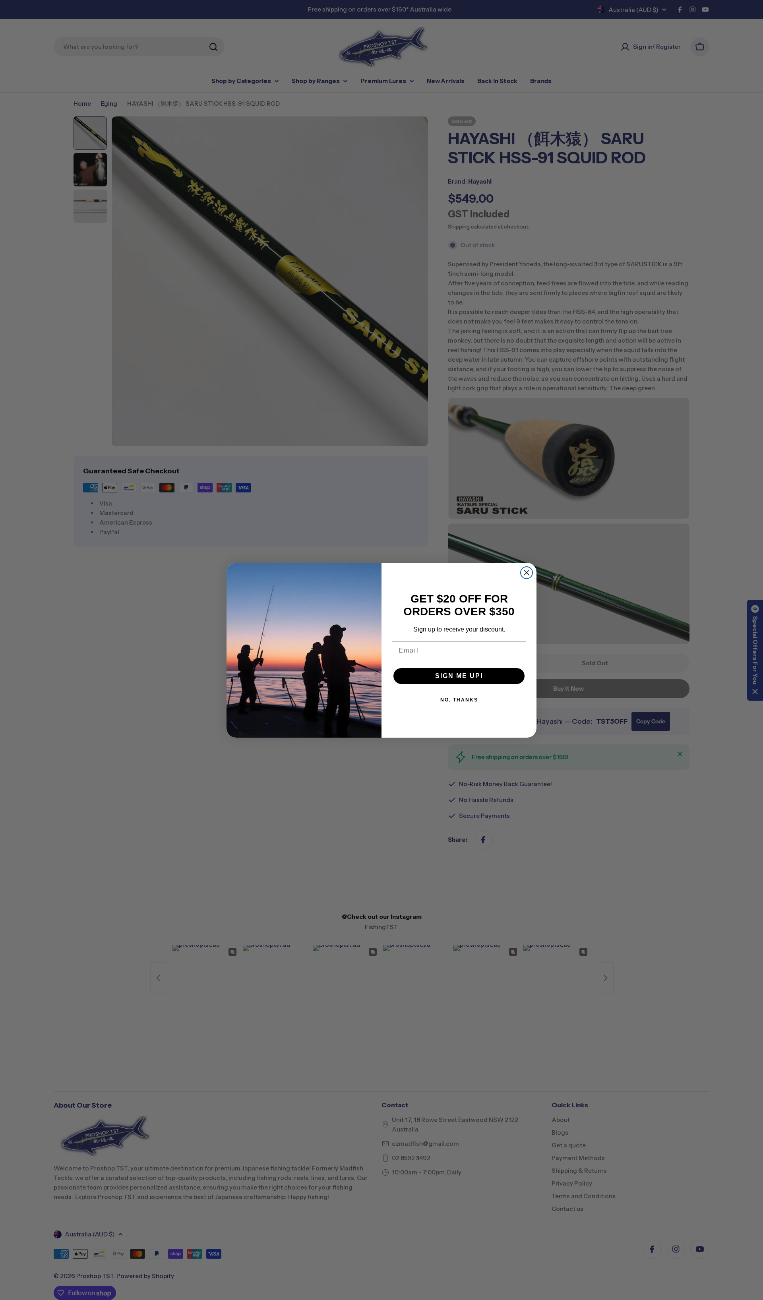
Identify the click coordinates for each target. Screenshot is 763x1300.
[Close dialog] (527, 573)
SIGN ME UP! (459, 675)
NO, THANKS (459, 700)
